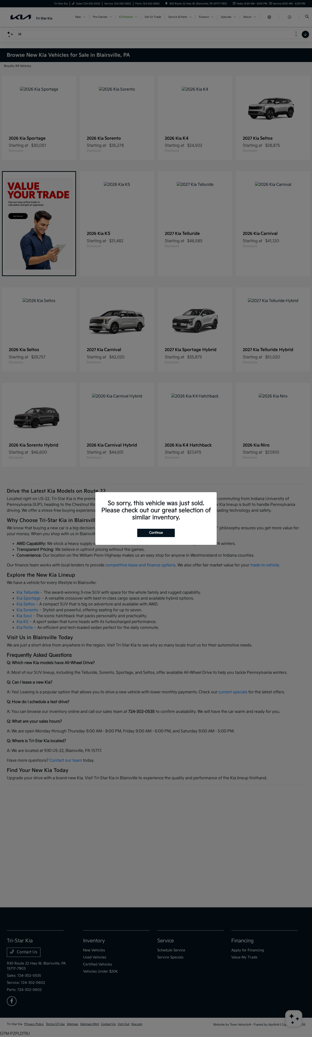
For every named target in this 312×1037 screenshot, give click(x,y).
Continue (156, 533)
